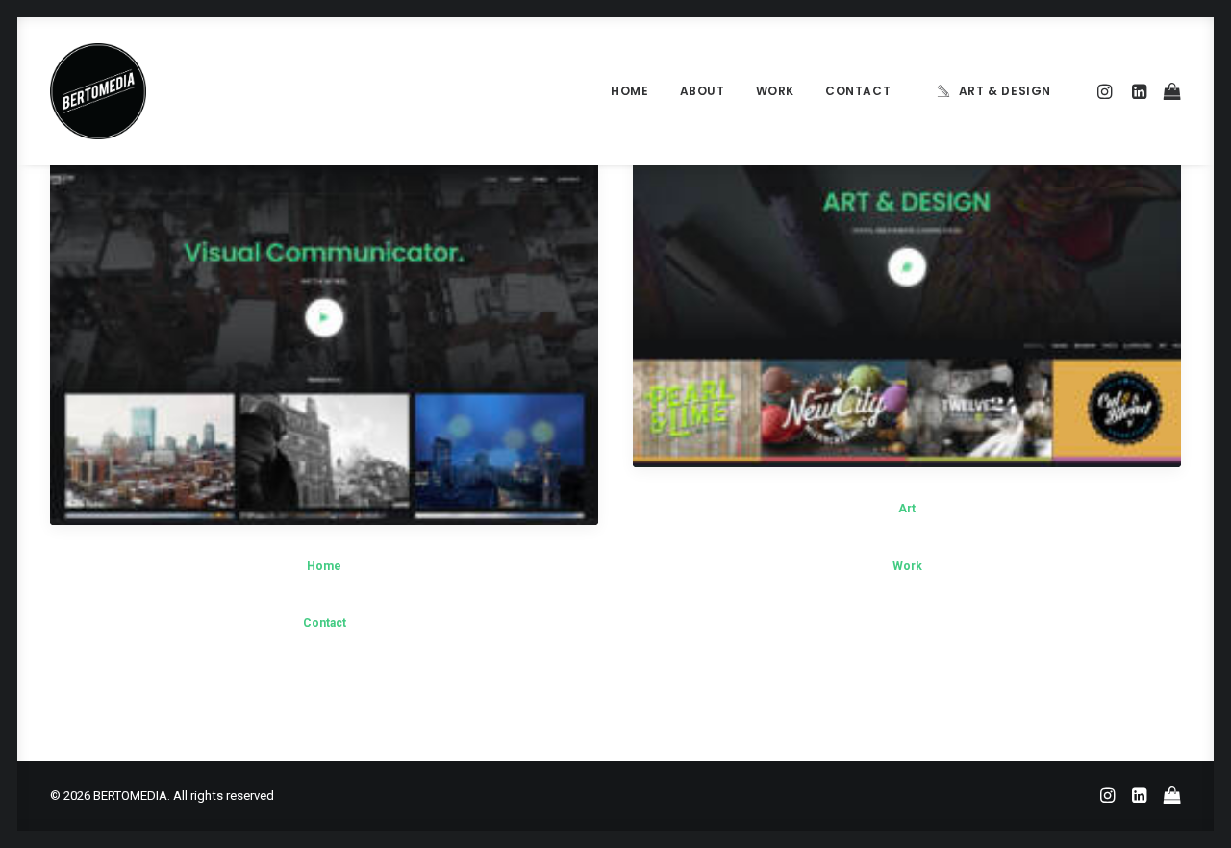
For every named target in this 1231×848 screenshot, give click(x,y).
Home (629, 91)
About (702, 91)
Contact (858, 91)
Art (907, 508)
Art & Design (1005, 91)
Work (775, 91)
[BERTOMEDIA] (98, 91)
